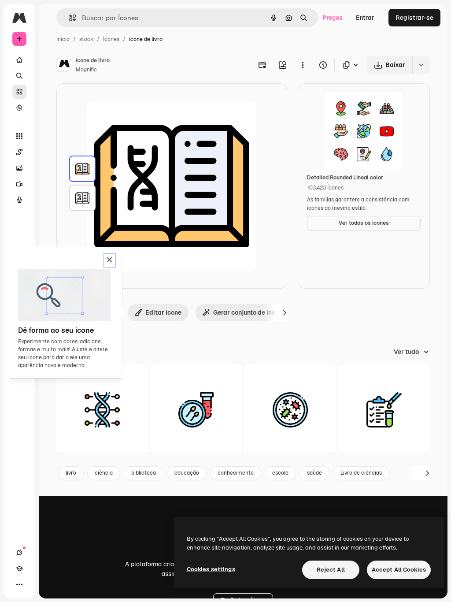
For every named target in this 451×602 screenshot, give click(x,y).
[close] (109, 260)
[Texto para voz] (19, 200)
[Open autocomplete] (69, 18)
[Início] (19, 60)
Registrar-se (414, 18)
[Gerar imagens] (19, 168)
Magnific (86, 69)
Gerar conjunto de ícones (249, 312)
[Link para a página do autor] (64, 65)
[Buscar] (19, 76)
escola (280, 472)
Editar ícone (163, 312)
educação (186, 472)
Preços (332, 18)
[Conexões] (19, 553)
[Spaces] (19, 152)
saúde (314, 472)
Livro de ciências (361, 472)
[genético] (102, 410)
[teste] (196, 410)
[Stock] (19, 92)
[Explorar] (19, 107)
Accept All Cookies (399, 569)
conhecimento (236, 472)
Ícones (111, 39)
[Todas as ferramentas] (19, 136)
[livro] (82, 169)
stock (86, 39)
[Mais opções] (302, 65)
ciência (104, 472)
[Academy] (19, 568)
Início (63, 39)
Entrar (365, 18)
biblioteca (143, 472)
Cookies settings (211, 569)
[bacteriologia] (290, 410)
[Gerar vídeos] (19, 184)
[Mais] (19, 584)
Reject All (331, 569)
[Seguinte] (284, 312)
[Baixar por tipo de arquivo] (351, 65)
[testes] (384, 410)
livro (71, 472)
